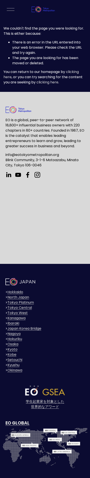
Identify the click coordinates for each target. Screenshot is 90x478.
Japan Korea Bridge (24, 328)
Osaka (12, 344)
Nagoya (14, 333)
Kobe (11, 354)
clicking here (47, 82)
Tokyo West (17, 312)
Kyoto (12, 349)
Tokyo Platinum (20, 302)
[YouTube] (18, 175)
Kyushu (13, 364)
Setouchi (14, 359)
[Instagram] (37, 175)
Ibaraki (13, 323)
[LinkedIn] (8, 175)
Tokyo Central (19, 307)
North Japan (18, 297)
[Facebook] (28, 175)
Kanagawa (16, 318)
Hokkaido (15, 291)
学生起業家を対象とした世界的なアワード (45, 404)
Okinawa (14, 370)
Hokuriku (14, 338)
